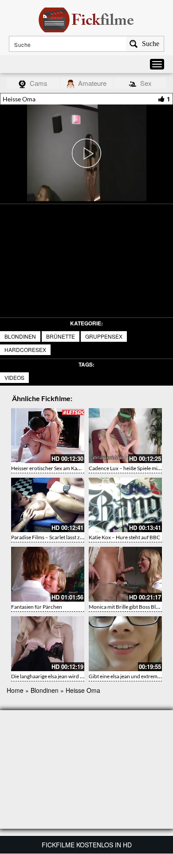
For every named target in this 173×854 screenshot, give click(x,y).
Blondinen (20, 336)
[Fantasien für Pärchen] (47, 574)
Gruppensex (103, 336)
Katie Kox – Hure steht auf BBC (124, 537)
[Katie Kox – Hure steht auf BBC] (125, 505)
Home (15, 690)
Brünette (60, 336)
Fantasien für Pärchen (36, 606)
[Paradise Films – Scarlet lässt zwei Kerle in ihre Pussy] (47, 505)
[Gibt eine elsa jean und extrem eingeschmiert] (125, 643)
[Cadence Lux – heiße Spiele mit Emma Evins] (125, 435)
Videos (14, 377)
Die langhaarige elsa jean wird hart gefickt (58, 676)
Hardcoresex (25, 349)
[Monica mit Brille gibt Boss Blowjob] (125, 574)
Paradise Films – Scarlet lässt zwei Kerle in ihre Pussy (71, 537)
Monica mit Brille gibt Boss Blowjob (129, 606)
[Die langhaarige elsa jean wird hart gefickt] (47, 643)
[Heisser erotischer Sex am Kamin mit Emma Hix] (47, 435)
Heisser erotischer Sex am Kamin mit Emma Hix (65, 468)
